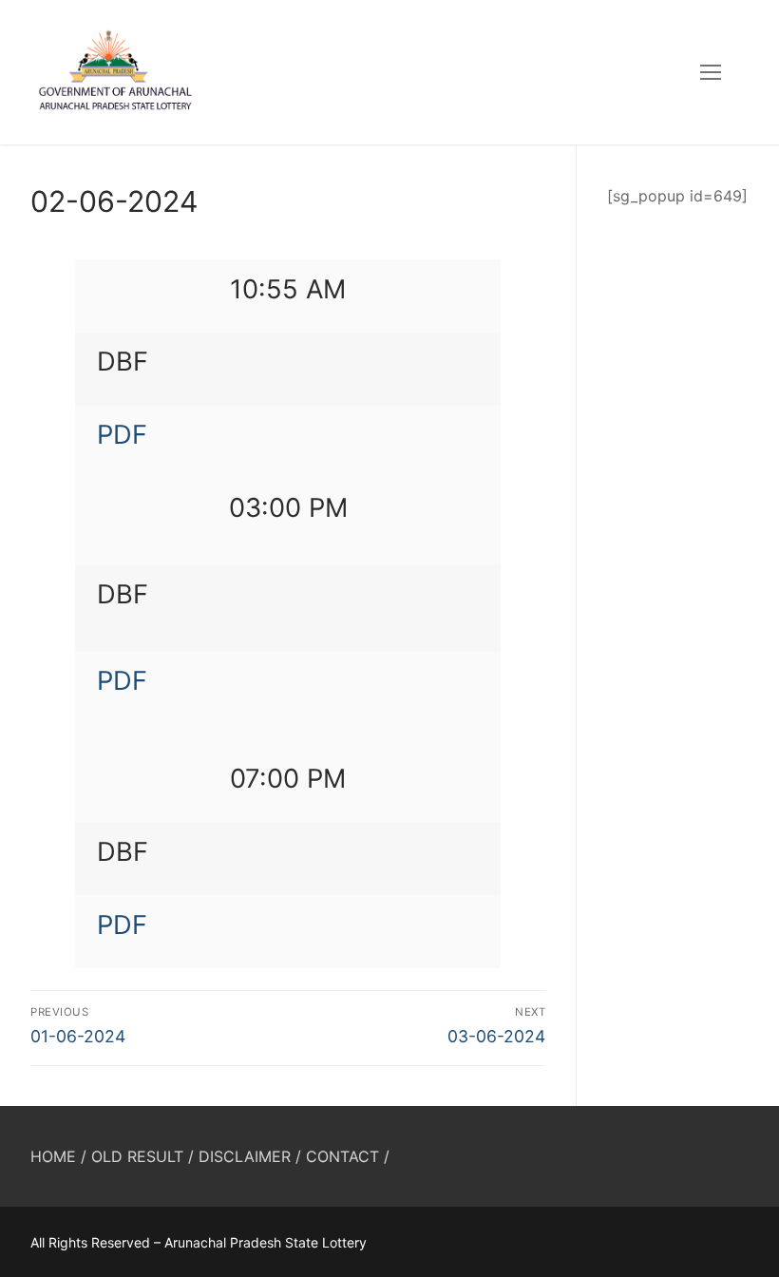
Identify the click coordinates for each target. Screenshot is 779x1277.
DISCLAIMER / (250, 1156)
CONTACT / (348, 1156)
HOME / (58, 1156)
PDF (122, 434)
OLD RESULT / (142, 1156)
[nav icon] (710, 72)
